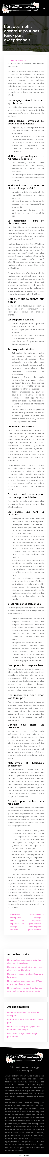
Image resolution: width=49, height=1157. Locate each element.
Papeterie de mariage (18, 60)
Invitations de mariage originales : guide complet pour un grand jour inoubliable (34, 922)
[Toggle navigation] (44, 8)
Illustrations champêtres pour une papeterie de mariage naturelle (17, 922)
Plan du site (24, 1155)
